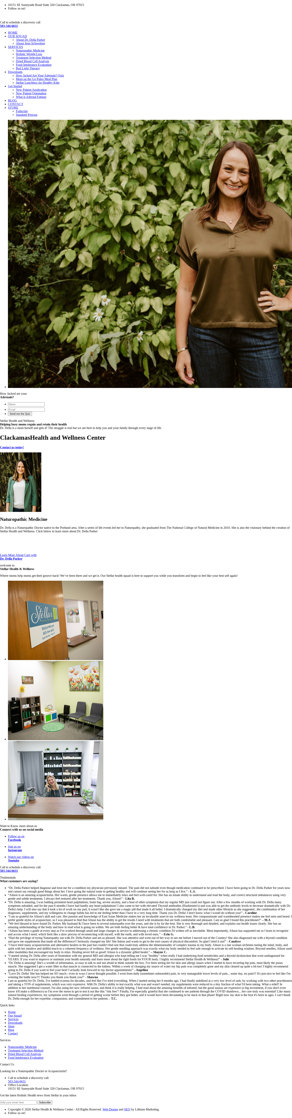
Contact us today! (12, 447)
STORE (13, 107)
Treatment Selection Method (33, 57)
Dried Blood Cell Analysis (32, 61)
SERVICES (15, 47)
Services (13, 1019)
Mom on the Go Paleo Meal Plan (36, 79)
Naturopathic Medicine (30, 50)
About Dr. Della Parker (30, 39)
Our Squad (15, 1015)
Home (12, 1012)
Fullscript (22, 111)
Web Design (110, 1109)
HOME (12, 32)
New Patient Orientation (31, 93)
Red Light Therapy (28, 68)
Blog (11, 1030)
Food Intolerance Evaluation (33, 64)
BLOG (12, 100)
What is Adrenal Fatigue (31, 97)
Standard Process (26, 114)
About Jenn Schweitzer (30, 43)
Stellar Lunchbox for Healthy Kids (37, 82)
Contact (13, 1033)
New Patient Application (31, 89)
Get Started (15, 86)
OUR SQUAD (17, 36)
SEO (127, 1109)
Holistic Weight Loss (29, 54)
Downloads (15, 72)
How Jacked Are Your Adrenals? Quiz (40, 75)
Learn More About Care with (18, 556)
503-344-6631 (9, 26)
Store (11, 1026)
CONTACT (15, 104)
